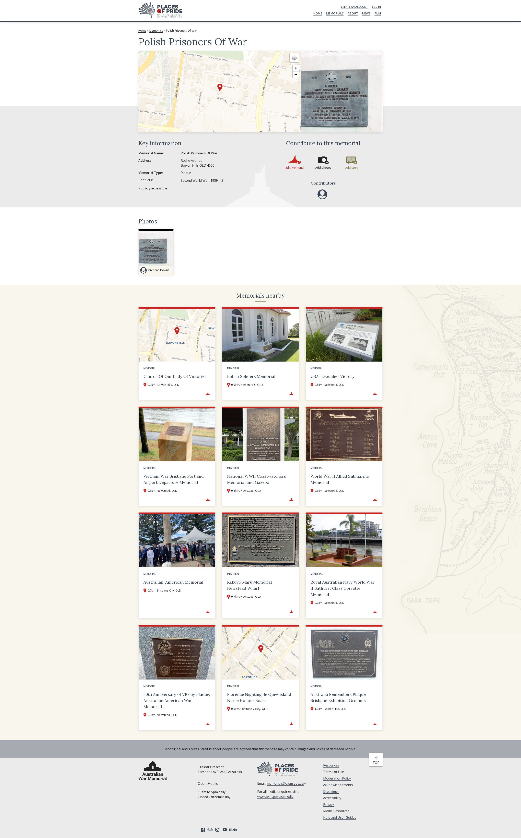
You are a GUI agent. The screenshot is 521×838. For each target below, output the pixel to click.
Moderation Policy (337, 778)
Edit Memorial (294, 167)
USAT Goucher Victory (333, 376)
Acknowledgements (338, 785)
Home (317, 13)
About (353, 13)
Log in (376, 7)
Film (377, 13)
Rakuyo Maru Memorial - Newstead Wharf (251, 585)
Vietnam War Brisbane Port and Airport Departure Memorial (173, 479)
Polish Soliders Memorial (251, 376)
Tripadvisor (210, 829)
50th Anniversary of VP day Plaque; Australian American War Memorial (176, 700)
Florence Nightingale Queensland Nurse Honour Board (259, 697)
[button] (219, 87)
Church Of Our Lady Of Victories (175, 376)
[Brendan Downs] (322, 194)
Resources (331, 765)
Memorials (335, 13)
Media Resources (336, 811)
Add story (351, 167)
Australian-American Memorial (173, 582)
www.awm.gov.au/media (275, 796)
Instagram (217, 829)
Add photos (323, 167)
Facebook (202, 829)
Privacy (328, 804)
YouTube (224, 829)
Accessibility (332, 798)
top (377, 762)
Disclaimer (331, 791)
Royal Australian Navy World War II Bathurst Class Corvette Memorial (342, 588)
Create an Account (354, 7)
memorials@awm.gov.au (285, 783)
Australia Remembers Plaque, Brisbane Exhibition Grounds (339, 697)
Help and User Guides (339, 817)
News (366, 13)
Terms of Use (333, 772)
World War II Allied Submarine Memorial (340, 479)
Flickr (234, 829)
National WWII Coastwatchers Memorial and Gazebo (256, 479)
